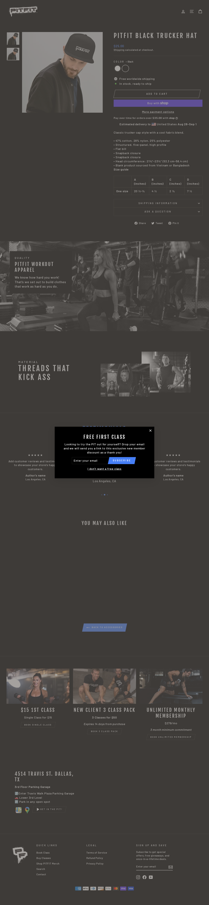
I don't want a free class (105, 468)
